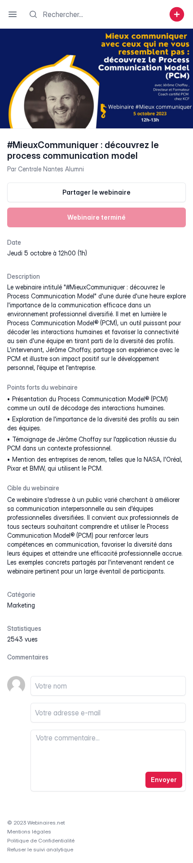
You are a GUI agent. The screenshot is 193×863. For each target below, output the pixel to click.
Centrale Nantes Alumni (51, 169)
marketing (21, 605)
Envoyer (164, 779)
